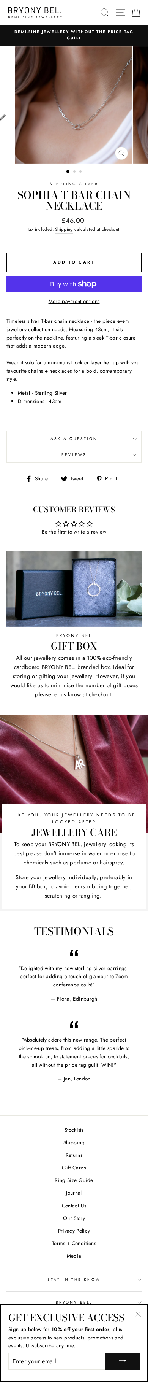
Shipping (64, 229)
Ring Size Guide (74, 1180)
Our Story (74, 1218)
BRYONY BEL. (74, 1302)
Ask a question (74, 439)
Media (74, 1256)
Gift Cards (74, 1167)
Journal (74, 1192)
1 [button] (68, 172)
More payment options (74, 301)
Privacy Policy (74, 1230)
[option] (74, 35)
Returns (74, 1155)
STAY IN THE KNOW (74, 1279)
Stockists (74, 1130)
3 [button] (81, 172)
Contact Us (74, 1205)
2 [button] (75, 172)
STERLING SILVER (74, 184)
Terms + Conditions (74, 1243)
